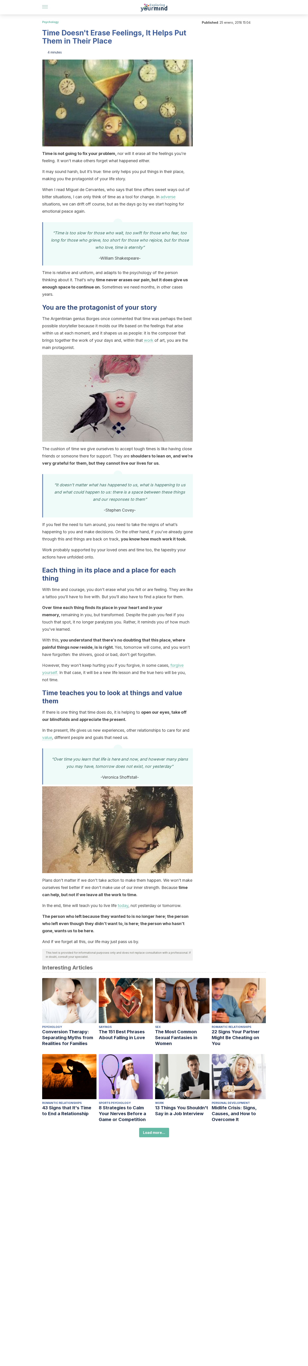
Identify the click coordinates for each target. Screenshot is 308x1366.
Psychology (50, 22)
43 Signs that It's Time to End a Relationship (66, 1110)
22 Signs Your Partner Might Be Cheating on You (236, 1037)
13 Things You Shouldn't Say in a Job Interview (181, 1110)
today (123, 905)
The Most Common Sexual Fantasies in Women (176, 1037)
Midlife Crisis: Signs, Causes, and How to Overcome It (234, 1113)
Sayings (105, 1027)
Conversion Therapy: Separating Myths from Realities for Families (67, 1037)
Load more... (154, 1132)
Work (159, 1103)
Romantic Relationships (231, 1027)
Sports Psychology (115, 1103)
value (47, 737)
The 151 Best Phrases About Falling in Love (122, 1034)
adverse (168, 196)
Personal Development (231, 1103)
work (148, 340)
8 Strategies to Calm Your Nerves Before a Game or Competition (122, 1113)
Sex (158, 1027)
